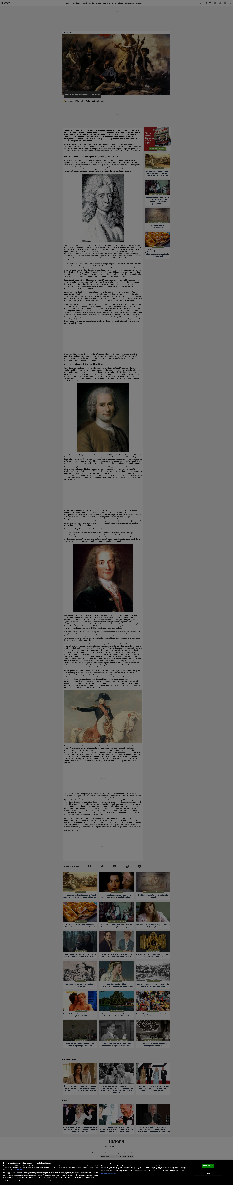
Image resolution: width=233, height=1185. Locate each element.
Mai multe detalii (17, 1169)
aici (34, 1177)
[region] (116, 1172)
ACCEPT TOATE (208, 1166)
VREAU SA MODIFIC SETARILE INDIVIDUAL (208, 1172)
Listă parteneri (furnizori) (108, 1173)
